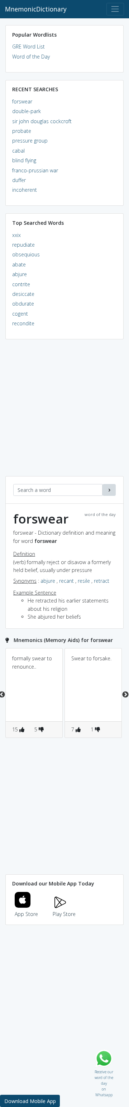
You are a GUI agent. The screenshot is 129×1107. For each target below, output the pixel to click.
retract (101, 580)
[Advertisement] (64, 411)
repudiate (23, 244)
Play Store (64, 914)
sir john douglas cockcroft (42, 121)
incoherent (24, 189)
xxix (16, 235)
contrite (21, 284)
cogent (20, 313)
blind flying (24, 160)
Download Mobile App (30, 1101)
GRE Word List (28, 46)
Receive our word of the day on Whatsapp (104, 1070)
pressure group (30, 140)
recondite (23, 323)
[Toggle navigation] (115, 9)
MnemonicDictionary (36, 9)
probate (21, 130)
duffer (19, 180)
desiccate (23, 293)
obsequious (26, 254)
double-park (26, 111)
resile (84, 580)
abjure (19, 274)
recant (66, 580)
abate (19, 264)
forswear (22, 101)
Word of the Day (31, 56)
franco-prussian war (35, 170)
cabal (18, 150)
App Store (26, 914)
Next (125, 694)
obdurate (23, 303)
